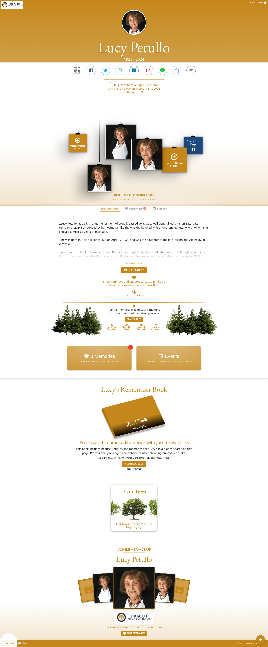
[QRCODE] (77, 70)
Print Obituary (136, 270)
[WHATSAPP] (119, 70)
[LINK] (191, 70)
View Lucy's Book (134, 464)
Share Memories (135, 633)
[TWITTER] (105, 70)
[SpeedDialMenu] (260, 639)
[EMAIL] (148, 70)
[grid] (134, 156)
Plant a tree (134, 319)
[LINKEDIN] (134, 70)
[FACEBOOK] (91, 70)
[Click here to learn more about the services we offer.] (134, 618)
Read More (134, 264)
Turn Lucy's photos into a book (134, 195)
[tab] (110, 208)
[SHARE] (176, 70)
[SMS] (162, 70)
